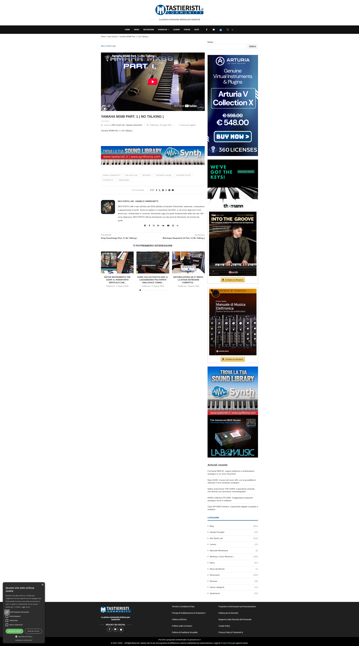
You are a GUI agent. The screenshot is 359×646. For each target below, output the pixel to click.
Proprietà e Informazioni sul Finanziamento (237, 606)
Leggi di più (25, 607)
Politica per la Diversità (228, 613)
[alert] (24, 612)
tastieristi (146, 175)
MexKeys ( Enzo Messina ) (234, 556)
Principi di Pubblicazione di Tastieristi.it (188, 613)
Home (127, 30)
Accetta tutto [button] (14, 631)
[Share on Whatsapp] (166, 190)
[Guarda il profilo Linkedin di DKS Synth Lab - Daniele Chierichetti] (158, 226)
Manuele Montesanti (234, 550)
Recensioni (148, 30)
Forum (187, 30)
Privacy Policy (226, 643)
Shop (196, 30)
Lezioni (176, 30)
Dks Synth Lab (108, 46)
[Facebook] (207, 30)
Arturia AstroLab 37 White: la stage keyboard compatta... (188, 280)
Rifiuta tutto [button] (33, 631)
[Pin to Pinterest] (163, 190)
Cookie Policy (224, 626)
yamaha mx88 (123, 180)
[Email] (214, 30)
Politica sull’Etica (179, 619)
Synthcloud (234, 593)
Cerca (210, 42)
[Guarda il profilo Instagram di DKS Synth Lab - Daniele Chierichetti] (154, 226)
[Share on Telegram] (169, 190)
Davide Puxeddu (234, 532)
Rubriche (162, 30)
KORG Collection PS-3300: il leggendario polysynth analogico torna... (152, 280)
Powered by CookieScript (23, 640)
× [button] (42, 585)
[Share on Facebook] (156, 190)
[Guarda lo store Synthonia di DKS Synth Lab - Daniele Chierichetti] (173, 225)
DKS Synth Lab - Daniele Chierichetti (127, 125)
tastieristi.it (108, 180)
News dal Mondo (234, 569)
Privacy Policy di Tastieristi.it (230, 632)
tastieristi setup (183, 175)
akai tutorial (112, 37)
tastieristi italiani (163, 175)
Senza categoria (234, 587)
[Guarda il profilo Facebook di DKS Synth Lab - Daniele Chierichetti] (149, 226)
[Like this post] (153, 190)
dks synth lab (131, 175)
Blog (234, 526)
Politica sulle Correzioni (182, 626)
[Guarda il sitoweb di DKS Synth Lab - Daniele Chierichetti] (145, 226)
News (136, 30)
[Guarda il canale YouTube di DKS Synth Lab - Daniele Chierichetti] (168, 226)
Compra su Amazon (234, 280)
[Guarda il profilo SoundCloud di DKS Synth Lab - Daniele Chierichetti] (163, 226)
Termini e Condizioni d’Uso (183, 606)
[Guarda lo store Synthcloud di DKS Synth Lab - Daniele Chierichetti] (177, 225)
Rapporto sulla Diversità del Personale (234, 619)
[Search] (227, 30)
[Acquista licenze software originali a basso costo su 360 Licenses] (233, 56)
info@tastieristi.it (193, 640)
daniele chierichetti (111, 175)
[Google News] (221, 30)
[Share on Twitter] (160, 190)
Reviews (234, 581)
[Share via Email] (173, 190)
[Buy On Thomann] (233, 161)
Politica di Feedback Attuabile (184, 632)
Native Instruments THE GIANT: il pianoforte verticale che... (117, 280)
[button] (7, 612)
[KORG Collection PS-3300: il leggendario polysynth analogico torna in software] (152, 262)
